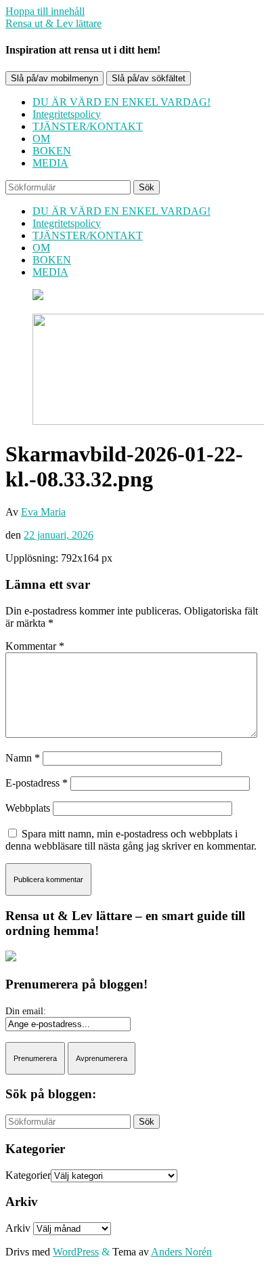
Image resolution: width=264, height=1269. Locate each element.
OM (41, 138)
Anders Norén (181, 1251)
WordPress (76, 1251)
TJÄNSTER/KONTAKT (87, 126)
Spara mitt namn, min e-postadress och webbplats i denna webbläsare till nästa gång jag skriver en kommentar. (131, 840)
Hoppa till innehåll (45, 11)
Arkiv (17, 1228)
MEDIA (50, 163)
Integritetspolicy (66, 114)
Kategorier (28, 1175)
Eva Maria (43, 512)
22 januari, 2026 (58, 535)
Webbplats (27, 808)
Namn (22, 758)
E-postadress (36, 783)
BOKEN (51, 151)
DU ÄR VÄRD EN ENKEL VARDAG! (121, 102)
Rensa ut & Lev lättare (53, 23)
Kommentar (34, 646)
